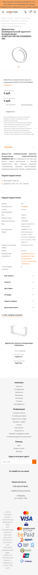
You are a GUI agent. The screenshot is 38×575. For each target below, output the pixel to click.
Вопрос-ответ (19, 448)
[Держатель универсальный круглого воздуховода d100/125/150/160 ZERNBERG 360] (19, 55)
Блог (19, 445)
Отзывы (19, 401)
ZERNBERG (24, 206)
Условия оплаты (19, 413)
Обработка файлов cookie (19, 434)
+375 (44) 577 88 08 (20, 486)
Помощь (19, 441)
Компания (19, 382)
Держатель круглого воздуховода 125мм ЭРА (28, 256)
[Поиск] (35, 12)
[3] (9, 74)
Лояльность (19, 431)
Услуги (19, 425)
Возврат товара (19, 422)
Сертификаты (19, 404)
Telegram (26, 476)
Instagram (21, 476)
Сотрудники (19, 389)
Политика (19, 398)
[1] (5, 74)
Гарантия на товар (19, 419)
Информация (19, 409)
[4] (11, 74)
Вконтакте (10, 476)
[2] (7, 74)
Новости (19, 386)
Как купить (19, 428)
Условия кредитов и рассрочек (19, 436)
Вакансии (19, 392)
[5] (13, 74)
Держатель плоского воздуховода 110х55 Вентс (28, 261)
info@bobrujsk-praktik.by (20, 491)
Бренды (19, 451)
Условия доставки (19, 416)
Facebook (16, 476)
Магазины (19, 395)
